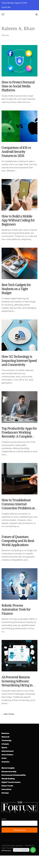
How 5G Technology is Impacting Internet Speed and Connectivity (19, 360)
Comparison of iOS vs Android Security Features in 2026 (16, 151)
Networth (5, 737)
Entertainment (8, 751)
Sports (4, 747)
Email (4, 819)
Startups (5, 793)
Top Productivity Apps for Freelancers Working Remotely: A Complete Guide (19, 434)
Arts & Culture (7, 755)
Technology (6, 740)
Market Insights (8, 768)
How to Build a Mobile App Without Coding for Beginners (18, 220)
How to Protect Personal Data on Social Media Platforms (18, 86)
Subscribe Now (19, 830)
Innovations (6, 789)
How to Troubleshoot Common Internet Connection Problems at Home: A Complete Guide (19, 506)
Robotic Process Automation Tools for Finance (16, 609)
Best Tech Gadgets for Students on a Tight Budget (16, 288)
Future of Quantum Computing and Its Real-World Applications (18, 540)
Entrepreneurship (9, 771)
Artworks (5, 762)
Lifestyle (5, 744)
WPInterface (6, 851)
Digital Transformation (11, 782)
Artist (4, 758)
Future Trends (7, 786)
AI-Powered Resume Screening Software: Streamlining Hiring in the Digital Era (17, 683)
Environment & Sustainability (14, 775)
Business (5, 733)
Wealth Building (8, 779)
